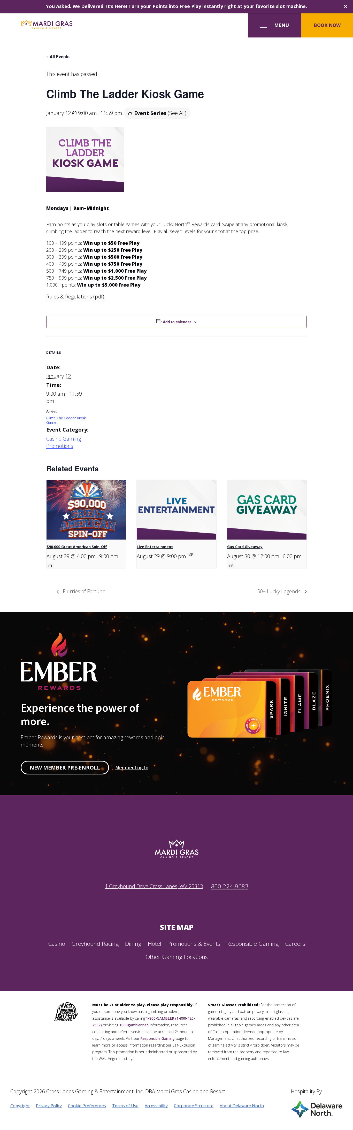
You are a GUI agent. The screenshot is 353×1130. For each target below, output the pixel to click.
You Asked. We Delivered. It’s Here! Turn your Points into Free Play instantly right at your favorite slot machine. (176, 6)
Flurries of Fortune (83, 591)
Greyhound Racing (95, 943)
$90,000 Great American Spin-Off (77, 546)
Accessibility (156, 1105)
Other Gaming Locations (176, 956)
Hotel (154, 943)
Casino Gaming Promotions (63, 442)
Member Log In (131, 767)
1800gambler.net (133, 1025)
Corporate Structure (193, 1105)
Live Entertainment (155, 546)
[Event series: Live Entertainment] (191, 554)
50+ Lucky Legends (279, 591)
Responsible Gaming (252, 943)
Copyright (20, 1105)
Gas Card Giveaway (245, 546)
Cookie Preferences (87, 1105)
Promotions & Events (193, 943)
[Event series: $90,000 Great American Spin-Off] (50, 565)
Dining (133, 943)
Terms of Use (125, 1105)
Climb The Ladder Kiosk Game (66, 420)
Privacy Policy (49, 1105)
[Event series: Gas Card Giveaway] (231, 565)
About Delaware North (242, 1105)
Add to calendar (177, 321)
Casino (56, 943)
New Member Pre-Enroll (65, 767)
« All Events (58, 56)
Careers (295, 943)
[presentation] (86, 509)
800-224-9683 (229, 886)
